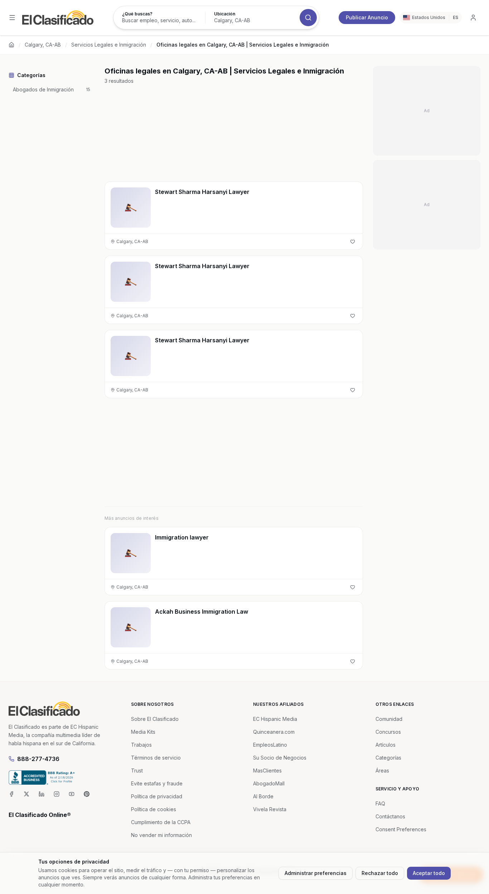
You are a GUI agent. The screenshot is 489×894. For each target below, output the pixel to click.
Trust (137, 770)
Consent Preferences (401, 829)
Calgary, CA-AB (43, 45)
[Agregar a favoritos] (352, 241)
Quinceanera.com (274, 732)
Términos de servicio (156, 758)
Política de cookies (153, 809)
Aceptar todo (429, 873)
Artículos (386, 745)
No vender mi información (161, 835)
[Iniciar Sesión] (473, 17)
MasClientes (267, 770)
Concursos (388, 732)
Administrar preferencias (316, 873)
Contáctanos (390, 816)
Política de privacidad (156, 796)
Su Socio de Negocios (279, 758)
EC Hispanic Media (275, 719)
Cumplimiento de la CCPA (160, 822)
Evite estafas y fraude (157, 783)
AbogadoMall (269, 783)
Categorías (388, 758)
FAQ (380, 803)
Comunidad (389, 719)
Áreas (382, 770)
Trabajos (141, 745)
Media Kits (143, 732)
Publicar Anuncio (367, 17)
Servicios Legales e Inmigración (108, 45)
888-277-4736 (38, 758)
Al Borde (263, 796)
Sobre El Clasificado (155, 719)
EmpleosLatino (270, 745)
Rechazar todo (380, 873)
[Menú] (12, 17)
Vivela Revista (269, 809)
